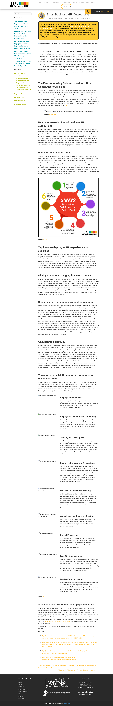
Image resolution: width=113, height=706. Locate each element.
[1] (66, 105)
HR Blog (20, 696)
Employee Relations (20, 94)
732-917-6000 (87, 692)
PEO (87, 2)
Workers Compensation (23, 90)
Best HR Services (19, 73)
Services (55, 2)
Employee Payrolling (22, 80)
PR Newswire (53, 114)
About (46, 2)
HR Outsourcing (23, 689)
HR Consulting (19, 97)
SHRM (45, 239)
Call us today (99, 12)
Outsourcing (66, 2)
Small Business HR (20, 104)
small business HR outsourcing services (57, 621)
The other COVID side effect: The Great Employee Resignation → (78, 670)
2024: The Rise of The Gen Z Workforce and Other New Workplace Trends (22, 64)
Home (39, 2)
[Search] (102, 4)
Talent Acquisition (22, 87)
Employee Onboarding (23, 78)
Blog (93, 2)
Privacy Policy (67, 703)
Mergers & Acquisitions (23, 83)
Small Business (78, 2)
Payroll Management (23, 85)
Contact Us (67, 6)
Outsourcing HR (19, 101)
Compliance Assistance (23, 76)
